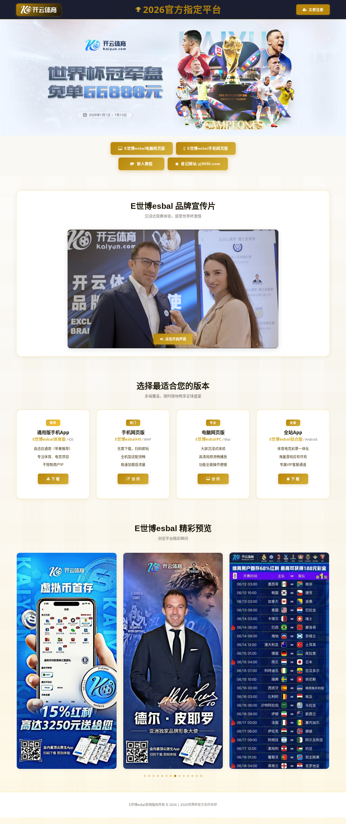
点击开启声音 (175, 338)
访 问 (136, 478)
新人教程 (145, 164)
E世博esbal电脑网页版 (144, 148)
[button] (145, 776)
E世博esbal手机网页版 (207, 148)
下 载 (55, 478)
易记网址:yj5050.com (200, 164)
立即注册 (316, 9)
